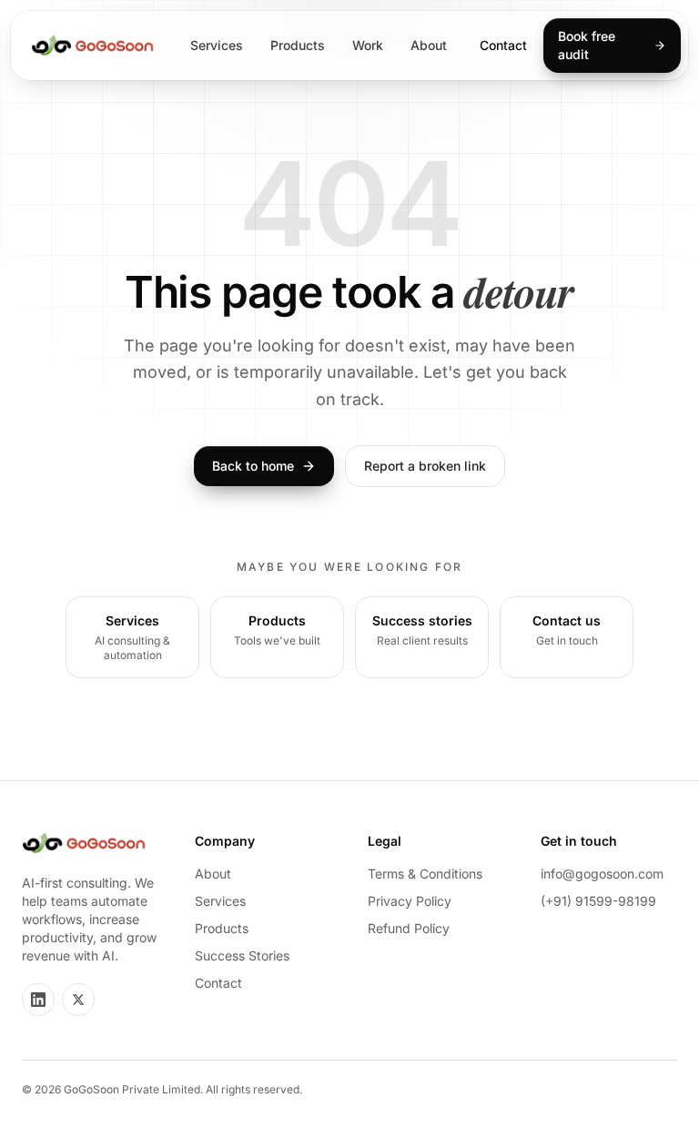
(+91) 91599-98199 (598, 901)
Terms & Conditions (425, 873)
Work (367, 45)
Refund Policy (409, 928)
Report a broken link (425, 465)
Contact (503, 45)
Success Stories (242, 955)
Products (297, 45)
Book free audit (586, 45)
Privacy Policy (409, 901)
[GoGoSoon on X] (78, 999)
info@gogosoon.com (602, 873)
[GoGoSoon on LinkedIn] (38, 999)
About (428, 45)
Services (216, 45)
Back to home (253, 465)
